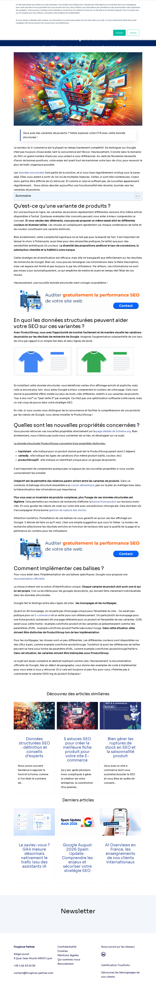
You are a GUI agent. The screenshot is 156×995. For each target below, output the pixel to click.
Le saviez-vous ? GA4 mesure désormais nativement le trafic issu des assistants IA (34, 856)
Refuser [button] (133, 32)
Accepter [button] (119, 32)
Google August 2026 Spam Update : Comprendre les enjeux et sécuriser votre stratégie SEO (77, 858)
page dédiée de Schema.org (113, 431)
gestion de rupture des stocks (67, 510)
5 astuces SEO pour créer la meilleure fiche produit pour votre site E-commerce (77, 750)
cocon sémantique (82, 485)
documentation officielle (29, 578)
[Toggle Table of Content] (135, 196)
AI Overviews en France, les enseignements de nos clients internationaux (120, 853)
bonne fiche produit (104, 501)
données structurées (31, 172)
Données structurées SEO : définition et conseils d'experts (34, 747)
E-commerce (43, 615)
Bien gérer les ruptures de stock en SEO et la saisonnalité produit (120, 747)
